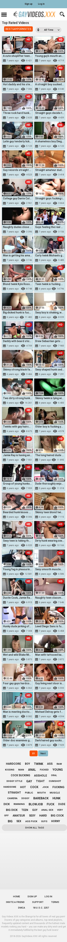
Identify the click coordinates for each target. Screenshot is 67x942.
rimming (19, 804)
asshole (40, 775)
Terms (55, 902)
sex (18, 821)
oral (54, 775)
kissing (9, 769)
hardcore (13, 763)
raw (59, 763)
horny (55, 821)
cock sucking (20, 775)
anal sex (47, 809)
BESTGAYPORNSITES (18, 28)
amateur (19, 815)
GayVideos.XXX (30, 936)
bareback (41, 798)
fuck (50, 804)
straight (14, 792)
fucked (44, 769)
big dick (11, 810)
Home (16, 896)
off (6, 815)
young (57, 769)
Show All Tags (34, 827)
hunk (56, 798)
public (29, 792)
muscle (55, 792)
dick (7, 804)
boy (27, 763)
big (10, 821)
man (21, 769)
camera (12, 798)
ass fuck (31, 821)
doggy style (14, 781)
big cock (57, 815)
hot (23, 787)
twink (38, 764)
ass (50, 763)
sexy (32, 815)
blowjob (36, 804)
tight (40, 781)
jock (45, 787)
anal (32, 769)
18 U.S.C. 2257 (41, 907)
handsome (9, 787)
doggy (25, 798)
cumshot (55, 781)
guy (34, 809)
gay (29, 781)
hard (43, 815)
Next (43, 753)
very (60, 810)
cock (34, 787)
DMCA (21, 907)
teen (24, 809)
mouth (41, 792)
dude (61, 804)
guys (44, 821)
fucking (58, 787)
